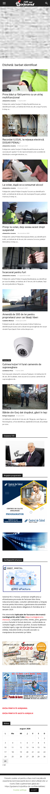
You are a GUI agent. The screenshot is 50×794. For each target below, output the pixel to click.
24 (5, 756)
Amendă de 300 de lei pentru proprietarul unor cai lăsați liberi (20, 316)
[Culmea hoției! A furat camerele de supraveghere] (25, 347)
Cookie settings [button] (19, 790)
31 (5, 761)
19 (21, 752)
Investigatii (6, 90)
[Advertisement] (25, 33)
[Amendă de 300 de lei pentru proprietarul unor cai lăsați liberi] (25, 300)
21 (33, 752)
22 (38, 752)
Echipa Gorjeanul (8, 416)
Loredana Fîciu (7, 370)
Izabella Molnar (8, 321)
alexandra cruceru (9, 101)
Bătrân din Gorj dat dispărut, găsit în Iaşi (24, 412)
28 (33, 756)
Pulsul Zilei (6, 360)
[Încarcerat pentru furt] (25, 258)
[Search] (46, 3)
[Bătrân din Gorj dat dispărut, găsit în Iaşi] (25, 396)
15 (38, 747)
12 (21, 747)
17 (5, 752)
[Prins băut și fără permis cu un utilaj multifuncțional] (25, 80)
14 (33, 747)
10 (5, 747)
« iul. (4, 765)
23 (44, 752)
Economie (6, 310)
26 (21, 756)
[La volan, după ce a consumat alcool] (25, 171)
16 (44, 747)
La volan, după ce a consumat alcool (22, 184)
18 (13, 752)
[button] (4, 3)
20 (27, 752)
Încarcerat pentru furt (14, 272)
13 (27, 747)
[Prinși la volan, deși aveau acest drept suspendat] (25, 213)
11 (13, 747)
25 (13, 756)
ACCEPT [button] (34, 790)
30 (44, 756)
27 (27, 756)
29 (38, 756)
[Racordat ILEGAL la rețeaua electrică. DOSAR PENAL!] (25, 125)
